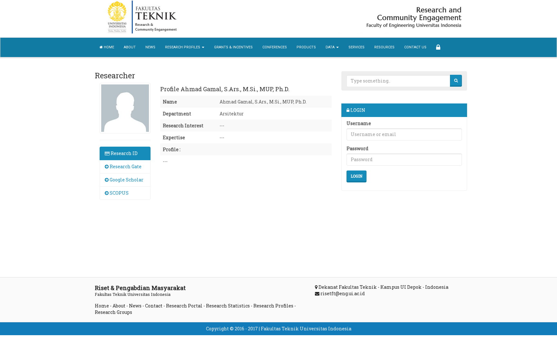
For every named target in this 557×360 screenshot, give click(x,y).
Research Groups (113, 312)
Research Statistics (228, 306)
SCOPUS (119, 193)
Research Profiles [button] (183, 47)
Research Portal (184, 306)
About (130, 47)
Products (306, 47)
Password (357, 148)
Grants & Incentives (233, 47)
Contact (153, 306)
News (150, 47)
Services (356, 47)
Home (108, 47)
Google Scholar (126, 180)
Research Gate (125, 166)
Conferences (274, 47)
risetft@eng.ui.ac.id (342, 293)
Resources (384, 47)
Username (359, 123)
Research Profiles (273, 306)
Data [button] (331, 47)
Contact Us (415, 47)
